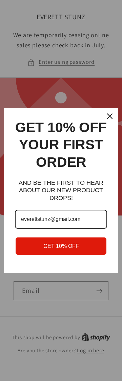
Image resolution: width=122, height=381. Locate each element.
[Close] (110, 116)
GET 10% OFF (61, 246)
